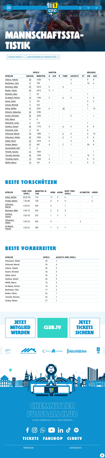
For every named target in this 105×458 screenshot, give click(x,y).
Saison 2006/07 (15, 57)
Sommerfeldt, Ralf (12, 148)
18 (30, 159)
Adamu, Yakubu (11, 79)
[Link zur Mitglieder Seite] (97, 8)
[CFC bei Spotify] (76, 430)
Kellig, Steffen (11, 108)
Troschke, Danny (11, 159)
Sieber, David (10, 141)
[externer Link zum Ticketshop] (80, 8)
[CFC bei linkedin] (60, 430)
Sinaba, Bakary (11, 144)
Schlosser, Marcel (12, 134)
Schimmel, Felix (11, 130)
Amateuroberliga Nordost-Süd (42, 57)
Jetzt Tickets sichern (84, 328)
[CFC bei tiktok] (68, 430)
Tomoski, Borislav (12, 155)
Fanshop (53, 439)
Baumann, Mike (11, 87)
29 (30, 87)
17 (30, 83)
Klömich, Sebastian (13, 112)
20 (30, 79)
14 (30, 97)
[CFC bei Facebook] (27, 430)
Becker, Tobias (11, 90)
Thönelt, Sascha (11, 152)
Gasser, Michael (11, 105)
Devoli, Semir (10, 101)
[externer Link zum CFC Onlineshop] (89, 8)
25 (30, 137)
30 (30, 112)
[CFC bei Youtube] (51, 430)
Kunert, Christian (12, 115)
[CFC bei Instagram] (34, 430)
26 (30, 90)
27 (30, 108)
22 (30, 152)
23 (30, 141)
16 (30, 162)
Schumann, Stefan (12, 137)
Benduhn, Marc (11, 94)
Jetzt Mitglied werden (20, 328)
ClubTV (74, 439)
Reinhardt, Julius (12, 123)
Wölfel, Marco (10, 162)
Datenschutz (76, 448)
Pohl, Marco (10, 119)
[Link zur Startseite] (52, 16)
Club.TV (52, 327)
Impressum (28, 448)
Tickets (31, 439)
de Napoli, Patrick (12, 97)
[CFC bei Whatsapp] (42, 430)
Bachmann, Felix (12, 83)
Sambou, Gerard (11, 126)
